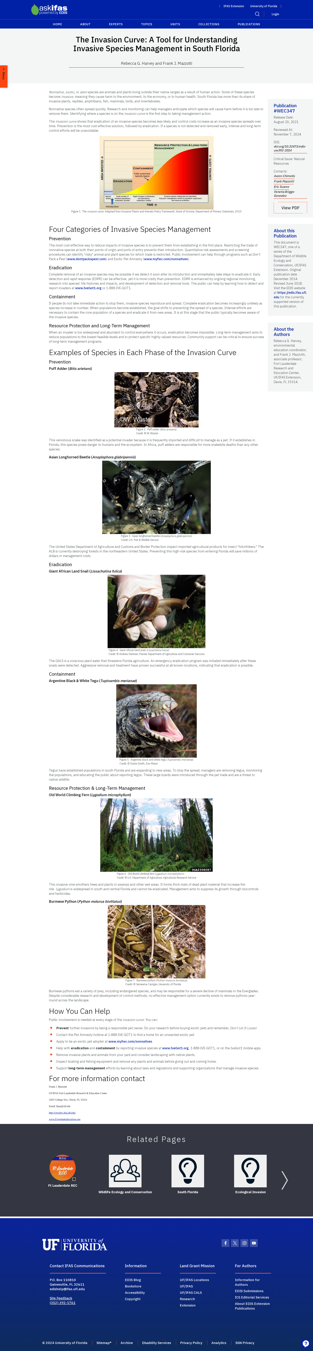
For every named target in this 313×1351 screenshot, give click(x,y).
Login (275, 14)
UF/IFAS (186, 1286)
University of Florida (263, 6)
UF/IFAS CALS (191, 1292)
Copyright (133, 1299)
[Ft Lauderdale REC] (63, 1168)
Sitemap (103, 1342)
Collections (208, 24)
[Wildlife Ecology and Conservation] (125, 1171)
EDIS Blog (133, 1279)
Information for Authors (247, 1282)
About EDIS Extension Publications (252, 1306)
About (85, 24)
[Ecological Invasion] (250, 1171)
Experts (116, 24)
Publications (249, 24)
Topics (146, 24)
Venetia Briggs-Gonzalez (284, 194)
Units (175, 24)
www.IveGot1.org (88, 288)
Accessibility (135, 1292)
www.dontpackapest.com (86, 259)
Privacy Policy (191, 1342)
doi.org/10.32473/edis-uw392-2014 (290, 148)
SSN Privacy (244, 1342)
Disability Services (156, 1342)
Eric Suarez (281, 187)
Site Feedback (61, 1298)
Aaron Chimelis (284, 176)
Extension (188, 1305)
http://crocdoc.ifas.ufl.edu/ (62, 1112)
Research (187, 1299)
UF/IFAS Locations (194, 1279)
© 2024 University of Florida (64, 1342)
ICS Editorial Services (252, 1297)
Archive (127, 1342)
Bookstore (133, 1286)
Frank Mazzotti (284, 181)
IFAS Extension (234, 6)
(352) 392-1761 (62, 1302)
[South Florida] (187, 1171)
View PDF (290, 207)
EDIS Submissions (249, 1291)
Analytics (218, 1342)
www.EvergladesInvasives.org (64, 1119)
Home (57, 24)
